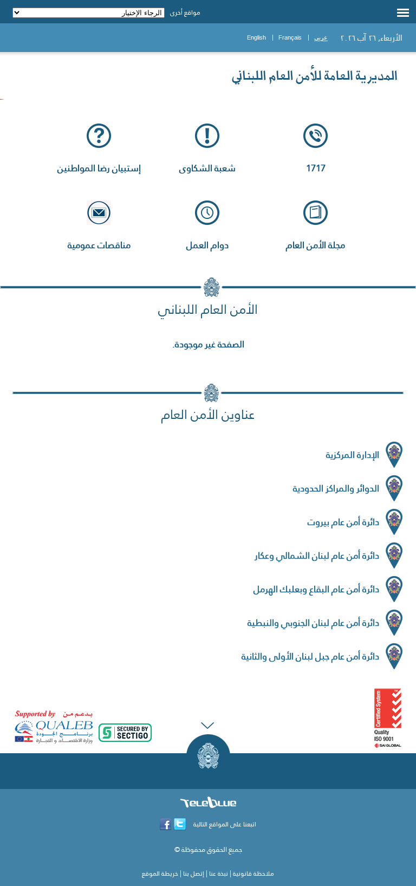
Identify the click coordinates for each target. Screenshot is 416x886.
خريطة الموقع (160, 873)
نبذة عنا (218, 873)
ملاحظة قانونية (253, 873)
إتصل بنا (193, 873)
